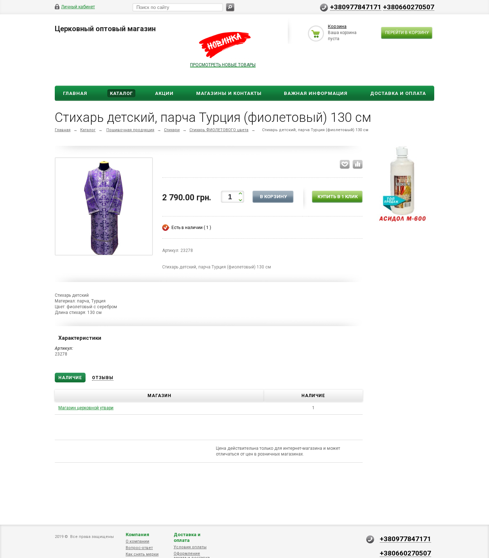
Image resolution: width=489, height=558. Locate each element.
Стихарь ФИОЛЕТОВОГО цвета (218, 130)
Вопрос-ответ (139, 547)
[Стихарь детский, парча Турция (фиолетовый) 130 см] (103, 207)
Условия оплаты (190, 547)
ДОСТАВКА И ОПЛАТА (398, 93)
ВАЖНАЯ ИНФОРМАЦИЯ (316, 93)
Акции (164, 93)
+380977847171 (355, 7)
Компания (137, 534)
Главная (75, 93)
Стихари (172, 130)
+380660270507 (408, 7)
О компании (137, 541)
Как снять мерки (142, 554)
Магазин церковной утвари (85, 407)
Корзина (337, 26)
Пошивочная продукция (130, 130)
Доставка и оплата (187, 537)
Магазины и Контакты (229, 93)
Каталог (121, 93)
